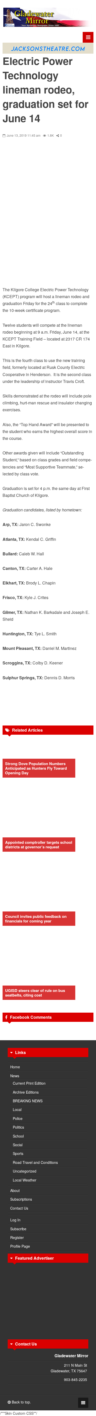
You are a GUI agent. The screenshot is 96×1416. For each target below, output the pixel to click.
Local (17, 1109)
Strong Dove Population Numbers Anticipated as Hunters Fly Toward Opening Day (36, 768)
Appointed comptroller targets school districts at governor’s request (38, 844)
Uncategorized (24, 1171)
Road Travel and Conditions (35, 1162)
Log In (15, 1219)
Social (18, 1144)
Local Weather (24, 1180)
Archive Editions (26, 1092)
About (15, 1190)
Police (18, 1118)
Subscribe (18, 1228)
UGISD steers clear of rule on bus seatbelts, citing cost (35, 992)
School (18, 1136)
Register (17, 1237)
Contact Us (19, 1208)
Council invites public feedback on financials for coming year (36, 918)
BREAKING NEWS (27, 1100)
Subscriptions (21, 1199)
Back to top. (21, 1402)
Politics (18, 1127)
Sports (18, 1153)
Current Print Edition (29, 1083)
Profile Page (20, 1246)
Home (15, 1066)
